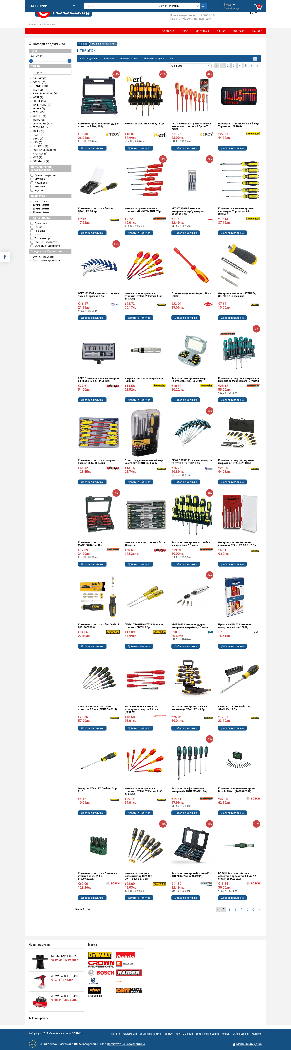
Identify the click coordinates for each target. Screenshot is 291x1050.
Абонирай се (40, 1018)
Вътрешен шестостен (48, 245)
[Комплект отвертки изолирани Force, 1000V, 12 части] (99, 432)
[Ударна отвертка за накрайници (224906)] (145, 350)
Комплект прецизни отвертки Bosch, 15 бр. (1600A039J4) (236, 790)
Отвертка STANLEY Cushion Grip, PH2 (97, 790)
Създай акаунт (232, 8)
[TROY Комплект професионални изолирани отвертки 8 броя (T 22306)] (192, 95)
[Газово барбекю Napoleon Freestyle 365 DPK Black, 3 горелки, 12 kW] (40, 962)
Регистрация (211, 1033)
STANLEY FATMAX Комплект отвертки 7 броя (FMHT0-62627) (97, 708)
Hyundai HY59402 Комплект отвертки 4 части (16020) (234, 626)
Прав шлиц (41, 223)
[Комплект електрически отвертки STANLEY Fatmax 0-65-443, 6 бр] (145, 761)
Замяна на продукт (151, 1033)
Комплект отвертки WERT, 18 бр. (145, 123)
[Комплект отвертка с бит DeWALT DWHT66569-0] (99, 597)
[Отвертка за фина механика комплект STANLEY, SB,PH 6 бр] (239, 514)
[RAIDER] (129, 972)
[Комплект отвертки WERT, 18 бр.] (145, 96)
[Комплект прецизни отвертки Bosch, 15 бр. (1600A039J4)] (239, 761)
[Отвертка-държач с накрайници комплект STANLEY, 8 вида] (145, 432)
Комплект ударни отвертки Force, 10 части (145, 544)
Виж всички (95, 996)
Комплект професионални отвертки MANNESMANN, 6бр (189, 790)
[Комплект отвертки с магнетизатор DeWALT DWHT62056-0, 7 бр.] (145, 845)
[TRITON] (101, 990)
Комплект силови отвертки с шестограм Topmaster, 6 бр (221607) (236, 211)
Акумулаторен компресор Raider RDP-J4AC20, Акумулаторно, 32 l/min (65, 996)
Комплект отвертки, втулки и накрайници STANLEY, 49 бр (189, 708)
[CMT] (129, 990)
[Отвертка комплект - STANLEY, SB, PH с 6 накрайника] (239, 265)
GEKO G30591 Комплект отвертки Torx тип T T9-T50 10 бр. (191, 461)
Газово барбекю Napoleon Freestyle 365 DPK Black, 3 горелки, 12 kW (65, 956)
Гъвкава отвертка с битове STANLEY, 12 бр (234, 708)
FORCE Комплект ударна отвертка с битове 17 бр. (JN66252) (99, 379)
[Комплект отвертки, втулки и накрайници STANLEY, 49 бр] (192, 679)
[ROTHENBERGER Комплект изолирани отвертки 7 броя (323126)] (145, 679)
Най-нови (109, 58)
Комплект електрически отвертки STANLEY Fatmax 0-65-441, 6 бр (144, 296)
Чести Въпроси (184, 1033)
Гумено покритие (45, 175)
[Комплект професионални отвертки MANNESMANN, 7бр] (145, 181)
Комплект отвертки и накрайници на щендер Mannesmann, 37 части (238, 379)
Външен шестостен (46, 242)
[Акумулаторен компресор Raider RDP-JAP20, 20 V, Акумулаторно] (40, 982)
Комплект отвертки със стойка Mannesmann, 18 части (190, 544)
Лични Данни (241, 1033)
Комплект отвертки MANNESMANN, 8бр (90, 544)
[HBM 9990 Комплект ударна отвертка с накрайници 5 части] (192, 596)
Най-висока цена (154, 58)
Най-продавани (89, 58)
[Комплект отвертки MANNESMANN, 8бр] (99, 514)
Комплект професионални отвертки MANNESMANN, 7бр (143, 210)
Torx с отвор (42, 238)
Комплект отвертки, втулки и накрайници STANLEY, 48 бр (236, 461)
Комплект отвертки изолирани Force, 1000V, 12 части (96, 461)
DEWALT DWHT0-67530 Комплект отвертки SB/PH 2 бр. (145, 626)
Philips (38, 227)
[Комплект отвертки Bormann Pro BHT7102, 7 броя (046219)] (192, 845)
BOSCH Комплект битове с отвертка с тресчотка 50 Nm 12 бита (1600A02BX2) (237, 876)
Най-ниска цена (129, 58)
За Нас (169, 1033)
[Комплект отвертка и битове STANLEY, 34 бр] (99, 180)
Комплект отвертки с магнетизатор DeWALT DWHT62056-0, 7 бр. (138, 876)
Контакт (226, 1033)
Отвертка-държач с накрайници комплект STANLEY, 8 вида (144, 461)
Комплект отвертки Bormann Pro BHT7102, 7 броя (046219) (191, 875)
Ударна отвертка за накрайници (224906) (144, 379)
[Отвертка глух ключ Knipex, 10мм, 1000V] (192, 265)
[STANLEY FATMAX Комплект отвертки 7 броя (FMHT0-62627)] (99, 679)
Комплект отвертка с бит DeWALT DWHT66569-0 (99, 626)
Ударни (39, 190)
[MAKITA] (129, 955)
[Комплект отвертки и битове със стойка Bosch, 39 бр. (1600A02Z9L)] (99, 845)
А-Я (172, 58)
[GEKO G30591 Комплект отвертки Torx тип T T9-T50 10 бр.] (192, 432)
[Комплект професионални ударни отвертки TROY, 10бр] (99, 96)
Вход (227, 4)
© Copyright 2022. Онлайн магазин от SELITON (55, 1033)
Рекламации (130, 1033)
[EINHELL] (129, 964)
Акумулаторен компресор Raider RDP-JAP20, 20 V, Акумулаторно (65, 976)
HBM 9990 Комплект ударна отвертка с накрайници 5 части (189, 626)
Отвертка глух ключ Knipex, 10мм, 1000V (191, 295)
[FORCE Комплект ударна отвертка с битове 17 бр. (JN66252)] (99, 350)
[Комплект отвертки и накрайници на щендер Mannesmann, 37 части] (239, 350)
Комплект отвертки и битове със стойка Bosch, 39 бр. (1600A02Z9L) (98, 876)
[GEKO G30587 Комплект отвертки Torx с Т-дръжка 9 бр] (99, 265)
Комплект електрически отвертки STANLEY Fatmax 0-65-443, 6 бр (144, 791)
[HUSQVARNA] (101, 981)
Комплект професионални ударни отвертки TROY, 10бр (98, 125)
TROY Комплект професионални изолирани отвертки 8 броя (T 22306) (191, 126)
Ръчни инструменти (103, 44)
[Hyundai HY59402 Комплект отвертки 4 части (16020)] (239, 597)
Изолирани (41, 182)
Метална (40, 178)
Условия (256, 1033)
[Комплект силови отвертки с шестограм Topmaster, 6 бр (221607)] (239, 181)
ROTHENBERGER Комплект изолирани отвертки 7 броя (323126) (141, 709)
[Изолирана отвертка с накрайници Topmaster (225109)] (239, 95)
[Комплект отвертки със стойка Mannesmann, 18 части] (192, 514)
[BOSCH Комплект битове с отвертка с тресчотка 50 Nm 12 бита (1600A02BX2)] (239, 845)
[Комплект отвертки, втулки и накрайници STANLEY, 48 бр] (239, 432)
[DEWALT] (101, 955)
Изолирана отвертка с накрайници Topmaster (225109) (238, 125)
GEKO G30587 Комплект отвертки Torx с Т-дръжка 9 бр (98, 295)
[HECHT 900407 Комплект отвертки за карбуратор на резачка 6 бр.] (192, 180)
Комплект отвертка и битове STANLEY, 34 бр (95, 210)
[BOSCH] (101, 973)
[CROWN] (101, 964)
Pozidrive (40, 230)
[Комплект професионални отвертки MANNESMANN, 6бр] (192, 761)
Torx (37, 234)
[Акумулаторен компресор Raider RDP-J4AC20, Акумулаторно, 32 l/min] (40, 1002)
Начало (83, 44)
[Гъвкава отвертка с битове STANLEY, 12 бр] (239, 679)
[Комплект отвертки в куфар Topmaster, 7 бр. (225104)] (192, 350)
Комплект (41, 186)
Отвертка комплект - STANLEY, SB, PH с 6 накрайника (237, 295)
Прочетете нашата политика (126, 1044)
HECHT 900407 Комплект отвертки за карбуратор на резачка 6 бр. (187, 211)
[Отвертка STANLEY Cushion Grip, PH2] (99, 761)
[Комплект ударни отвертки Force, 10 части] (145, 514)
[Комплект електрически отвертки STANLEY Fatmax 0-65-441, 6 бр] (145, 265)
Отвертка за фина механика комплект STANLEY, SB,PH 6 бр (237, 544)
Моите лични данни (249, 1044)
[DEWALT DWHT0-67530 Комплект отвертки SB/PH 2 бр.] (145, 596)
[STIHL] (129, 981)
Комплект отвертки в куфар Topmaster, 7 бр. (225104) (188, 379)
